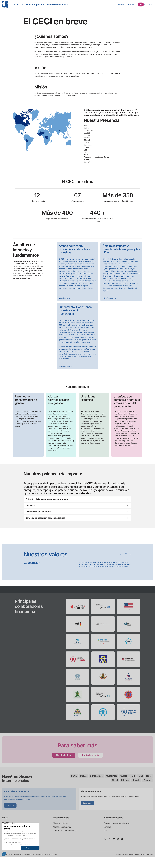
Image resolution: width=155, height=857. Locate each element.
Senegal (87, 162)
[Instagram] (118, 840)
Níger (86, 155)
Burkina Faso (88, 130)
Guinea (86, 147)
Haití (85, 150)
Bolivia (86, 128)
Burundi (87, 133)
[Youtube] (114, 840)
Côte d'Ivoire (88, 140)
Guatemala (88, 145)
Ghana (86, 142)
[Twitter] (110, 840)
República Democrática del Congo (96, 157)
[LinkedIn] (123, 840)
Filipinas (87, 138)
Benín (86, 125)
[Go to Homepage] (5, 4)
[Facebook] (106, 840)
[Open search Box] (146, 4)
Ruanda (87, 159)
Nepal (86, 152)
